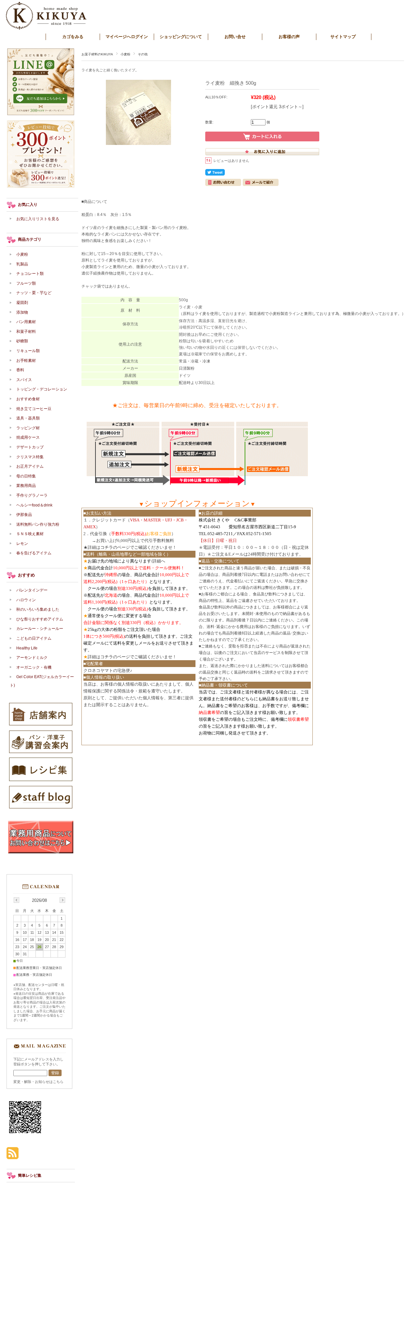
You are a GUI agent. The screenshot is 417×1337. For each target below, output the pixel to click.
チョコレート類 (30, 273)
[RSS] (13, 1156)
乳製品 (22, 264)
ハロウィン (26, 600)
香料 (20, 370)
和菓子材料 (26, 331)
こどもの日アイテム (33, 638)
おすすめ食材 (28, 399)
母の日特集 (26, 476)
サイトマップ (343, 36)
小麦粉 (125, 54)
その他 (143, 54)
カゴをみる (72, 36)
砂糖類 (22, 341)
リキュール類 (28, 350)
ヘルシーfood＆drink (34, 505)
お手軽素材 (26, 360)
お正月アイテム (30, 466)
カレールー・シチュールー (39, 628)
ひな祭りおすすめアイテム (39, 619)
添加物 (24, 312)
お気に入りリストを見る (37, 219)
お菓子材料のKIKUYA (97, 54)
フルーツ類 (26, 283)
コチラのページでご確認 (123, 547)
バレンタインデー (32, 590)
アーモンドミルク (32, 657)
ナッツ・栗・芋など (33, 293)
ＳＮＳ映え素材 (30, 534)
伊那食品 (24, 514)
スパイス (24, 379)
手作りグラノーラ (32, 495)
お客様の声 (289, 36)
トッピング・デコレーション (41, 389)
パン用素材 (26, 322)
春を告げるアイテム (33, 553)
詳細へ (158, 561)
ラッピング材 (28, 428)
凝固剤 (22, 302)
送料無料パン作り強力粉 (37, 524)
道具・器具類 (28, 418)
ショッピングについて (181, 36)
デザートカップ (30, 447)
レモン (22, 543)
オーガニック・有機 (33, 667)
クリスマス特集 (30, 457)
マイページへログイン (127, 36)
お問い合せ (235, 36)
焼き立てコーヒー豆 (33, 408)
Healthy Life (26, 648)
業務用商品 (26, 485)
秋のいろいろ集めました (37, 609)
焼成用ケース (28, 437)
